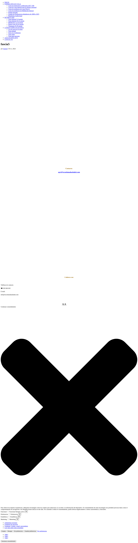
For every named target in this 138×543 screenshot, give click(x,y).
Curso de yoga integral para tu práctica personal (22, 7)
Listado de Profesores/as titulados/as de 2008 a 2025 (23, 14)
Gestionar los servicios (11, 524)
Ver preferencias (18, 531)
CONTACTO (9, 39)
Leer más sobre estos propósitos (14, 528)
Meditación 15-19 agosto (15, 22)
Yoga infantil (12, 31)
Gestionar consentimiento (8, 541)
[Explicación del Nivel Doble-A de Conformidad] (72, 304)
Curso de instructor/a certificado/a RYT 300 (21, 5)
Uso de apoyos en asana (15, 29)
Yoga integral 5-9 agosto (15, 19)
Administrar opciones (11, 523)
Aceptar (4, 531)
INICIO (7, 2)
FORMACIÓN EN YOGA (13, 4)
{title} (6, 534)
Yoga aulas (11, 34)
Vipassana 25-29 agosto (15, 26)
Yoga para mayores (14, 36)
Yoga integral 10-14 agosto (16, 21)
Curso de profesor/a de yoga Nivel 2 (19, 9)
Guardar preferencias (30, 531)
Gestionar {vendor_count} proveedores (16, 526)
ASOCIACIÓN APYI (11, 38)
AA (64, 304)
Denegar (10, 531)
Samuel (5, 49)
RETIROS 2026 (9, 17)
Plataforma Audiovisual (15, 16)
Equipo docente (13, 12)
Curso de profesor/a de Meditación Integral (21, 11)
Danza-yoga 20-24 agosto (16, 24)
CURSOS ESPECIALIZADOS (14, 27)
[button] (69, 407)
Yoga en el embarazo (14, 33)
